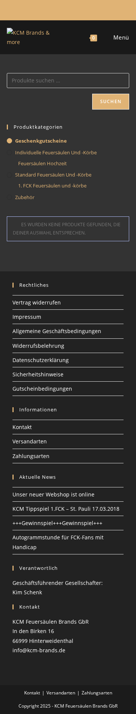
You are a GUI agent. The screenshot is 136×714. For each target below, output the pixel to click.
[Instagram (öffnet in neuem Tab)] (67, 9)
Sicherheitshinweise (37, 374)
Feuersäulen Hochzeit (42, 163)
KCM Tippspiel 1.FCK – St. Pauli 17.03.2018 (65, 508)
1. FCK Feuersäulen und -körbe (52, 185)
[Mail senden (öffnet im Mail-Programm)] (75, 9)
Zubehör (24, 197)
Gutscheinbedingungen (42, 388)
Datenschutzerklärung (40, 360)
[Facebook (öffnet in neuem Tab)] (59, 9)
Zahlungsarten (30, 456)
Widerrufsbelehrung (38, 345)
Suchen (110, 101)
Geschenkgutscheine (41, 140)
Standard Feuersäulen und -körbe (53, 174)
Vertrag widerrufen (36, 302)
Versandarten (29, 441)
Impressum (26, 316)
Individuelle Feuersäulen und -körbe (56, 152)
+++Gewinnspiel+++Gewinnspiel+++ (57, 523)
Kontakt (22, 427)
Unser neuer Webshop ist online (53, 494)
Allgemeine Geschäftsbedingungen (56, 331)
